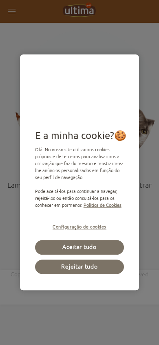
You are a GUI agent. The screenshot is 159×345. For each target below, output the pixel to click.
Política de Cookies (102, 205)
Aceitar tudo (79, 247)
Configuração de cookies (79, 227)
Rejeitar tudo (79, 266)
